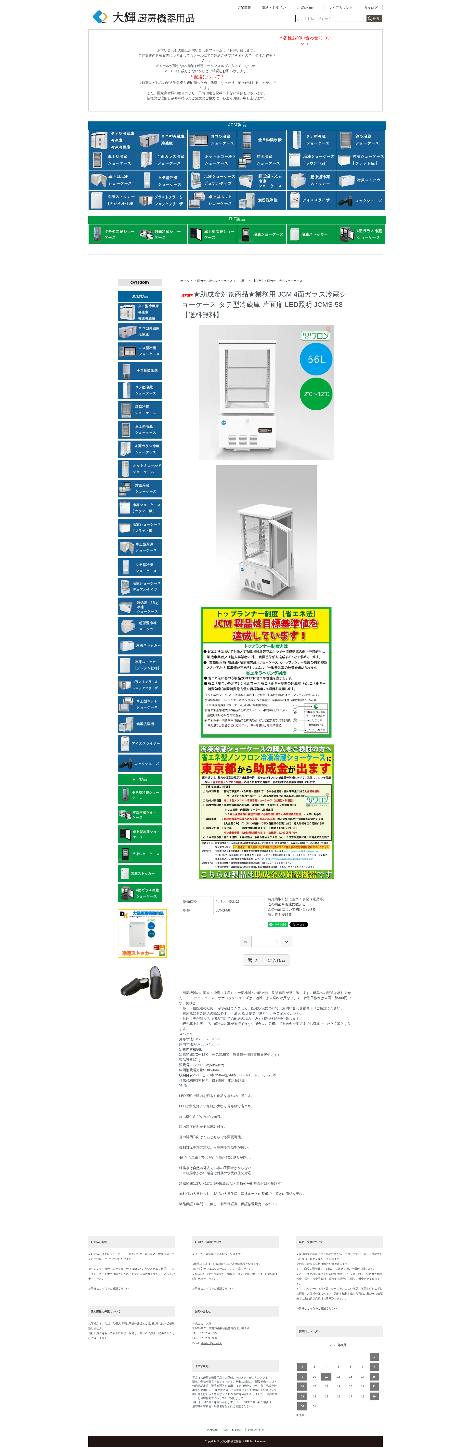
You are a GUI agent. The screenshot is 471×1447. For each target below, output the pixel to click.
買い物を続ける (280, 914)
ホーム (184, 281)
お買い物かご (307, 8)
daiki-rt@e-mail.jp (211, 1343)
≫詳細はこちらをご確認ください (108, 1288)
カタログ (371, 8)
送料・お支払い (274, 8)
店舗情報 (244, 8)
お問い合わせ (256, 1429)
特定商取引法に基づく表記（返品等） (297, 899)
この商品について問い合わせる (292, 909)
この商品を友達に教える (287, 904)
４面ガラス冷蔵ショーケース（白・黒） (220, 281)
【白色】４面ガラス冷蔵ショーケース (277, 281)
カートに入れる (269, 960)
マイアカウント (341, 8)
